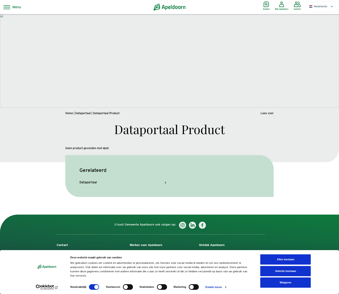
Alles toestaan (285, 259)
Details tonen (213, 287)
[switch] (128, 287)
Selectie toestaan (285, 270)
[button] (267, 113)
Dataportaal (83, 113)
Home (69, 113)
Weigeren (285, 282)
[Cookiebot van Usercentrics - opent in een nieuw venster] (46, 287)
